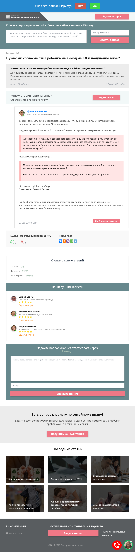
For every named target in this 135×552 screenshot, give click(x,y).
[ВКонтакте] (60, 241)
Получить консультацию (67, 434)
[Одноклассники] (64, 241)
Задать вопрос (112, 16)
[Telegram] (75, 241)
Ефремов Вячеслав (37, 111)
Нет (80, 6)
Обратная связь (14, 533)
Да (95, 6)
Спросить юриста (107, 221)
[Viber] (67, 241)
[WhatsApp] (71, 241)
